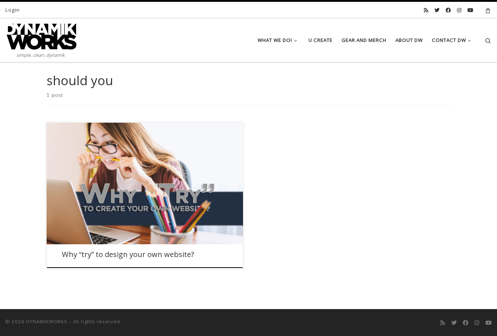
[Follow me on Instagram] (459, 10)
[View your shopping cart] (488, 10)
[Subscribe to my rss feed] (426, 10)
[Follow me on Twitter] (437, 10)
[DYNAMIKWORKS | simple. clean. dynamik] (40, 34)
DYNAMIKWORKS (46, 321)
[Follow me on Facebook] (448, 10)
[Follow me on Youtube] (470, 10)
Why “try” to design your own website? (128, 254)
